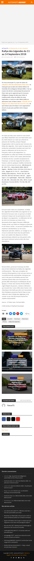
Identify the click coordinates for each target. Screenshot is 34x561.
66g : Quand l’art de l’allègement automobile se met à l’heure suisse (15, 477)
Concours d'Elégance (21, 334)
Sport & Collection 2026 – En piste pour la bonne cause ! (17, 482)
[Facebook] (4, 419)
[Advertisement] (17, 23)
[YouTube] (18, 419)
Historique (11, 48)
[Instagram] (13, 419)
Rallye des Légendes (22, 48)
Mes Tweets (5, 430)
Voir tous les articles (25, 400)
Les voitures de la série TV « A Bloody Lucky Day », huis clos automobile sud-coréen (17, 511)
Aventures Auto (8, 481)
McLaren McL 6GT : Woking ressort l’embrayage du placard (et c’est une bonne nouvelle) (17, 383)
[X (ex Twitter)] (9, 419)
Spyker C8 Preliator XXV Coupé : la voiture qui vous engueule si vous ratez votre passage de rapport (17, 361)
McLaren (20, 378)
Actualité (5, 48)
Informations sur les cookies (19, 555)
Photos (5, 321)
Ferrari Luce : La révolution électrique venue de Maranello (16, 491)
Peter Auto (25, 319)
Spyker (20, 356)
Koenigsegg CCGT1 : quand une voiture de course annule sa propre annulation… (17, 536)
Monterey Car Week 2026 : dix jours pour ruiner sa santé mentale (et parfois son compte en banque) (17, 339)
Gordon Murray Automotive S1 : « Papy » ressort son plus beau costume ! (17, 546)
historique (17, 319)
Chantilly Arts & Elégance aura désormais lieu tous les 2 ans (17, 102)
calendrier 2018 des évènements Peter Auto (15, 84)
